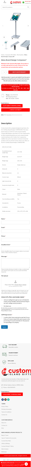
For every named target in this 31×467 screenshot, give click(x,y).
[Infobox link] (26, 2)
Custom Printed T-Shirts (7, 446)
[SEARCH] (28, 7)
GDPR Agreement (6, 314)
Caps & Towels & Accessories (8, 438)
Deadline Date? (5, 244)
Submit (4, 327)
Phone (3, 236)
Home (2, 54)
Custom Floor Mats (6, 440)
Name (3, 219)
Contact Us (4, 414)
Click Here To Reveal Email (12, 105)
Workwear (4, 451)
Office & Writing (5, 443)
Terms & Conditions (6, 412)
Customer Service (6, 420)
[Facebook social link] (2, 399)
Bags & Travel (4, 435)
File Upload (4, 276)
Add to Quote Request (19, 72)
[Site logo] (15, 2)
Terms (3, 403)
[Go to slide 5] (18, 38)
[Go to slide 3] (15, 38)
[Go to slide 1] (12, 38)
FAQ (2, 428)
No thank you (7, 306)
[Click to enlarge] (4, 37)
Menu (5, 2)
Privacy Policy (4, 310)
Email (3, 227)
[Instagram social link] (5, 399)
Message (4, 256)
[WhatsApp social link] (8, 399)
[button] (2, 25)
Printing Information (6, 409)
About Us (3, 422)
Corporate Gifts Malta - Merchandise (14, 54)
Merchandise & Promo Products (11, 432)
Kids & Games (4, 449)
